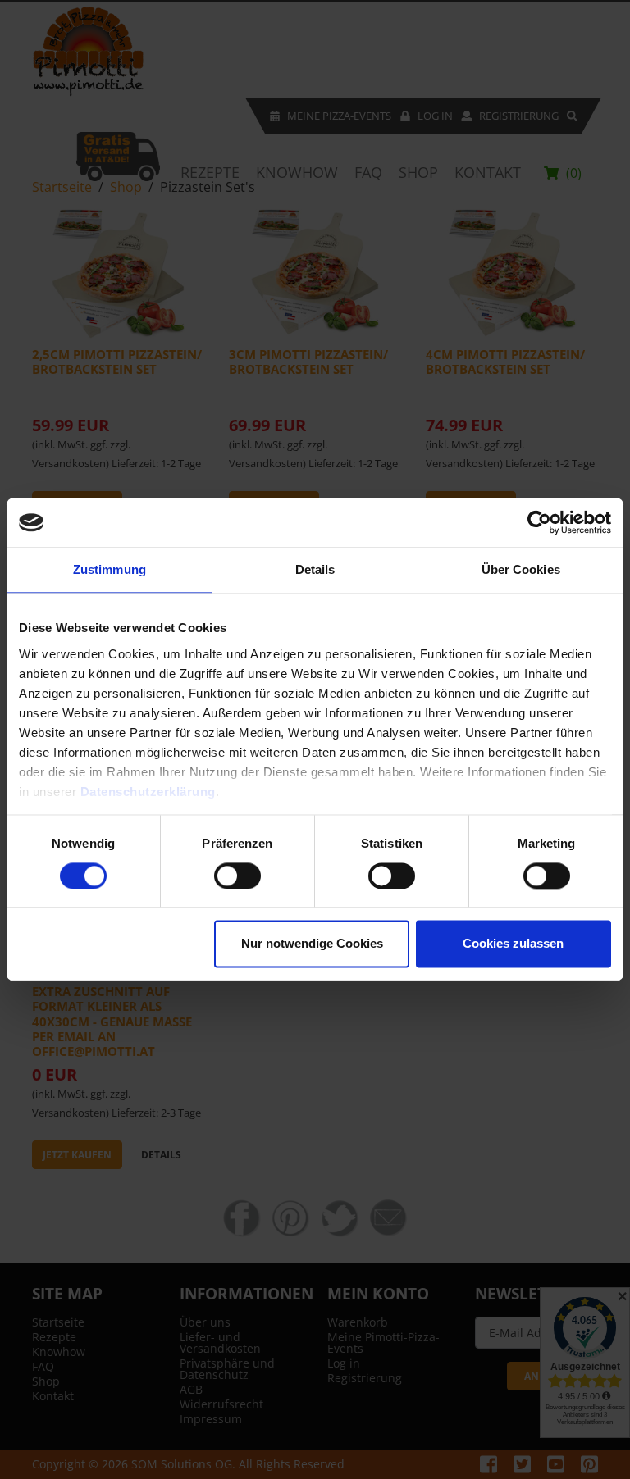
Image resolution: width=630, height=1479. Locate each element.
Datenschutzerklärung (148, 792)
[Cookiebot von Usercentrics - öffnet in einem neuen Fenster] (539, 522)
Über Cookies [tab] (521, 569)
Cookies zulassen (513, 944)
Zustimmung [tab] (109, 569)
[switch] (237, 875)
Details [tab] (315, 569)
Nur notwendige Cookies (312, 944)
